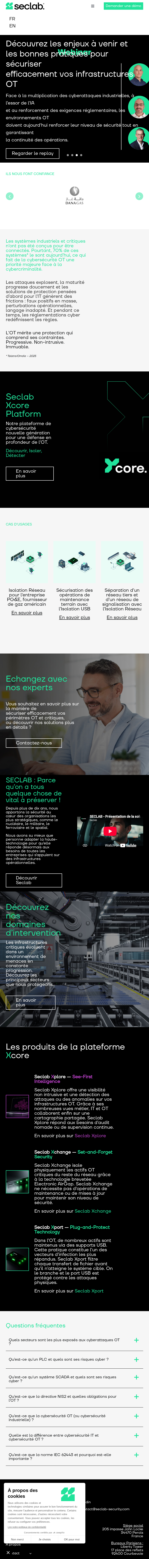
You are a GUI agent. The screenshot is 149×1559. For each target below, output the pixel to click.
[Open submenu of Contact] (30, 1553)
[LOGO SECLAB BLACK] (25, 5)
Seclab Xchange (93, 1211)
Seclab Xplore (90, 1136)
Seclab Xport (89, 1291)
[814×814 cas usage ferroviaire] (122, 543)
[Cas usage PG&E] (27, 543)
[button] (10, 196)
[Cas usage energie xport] (74, 543)
